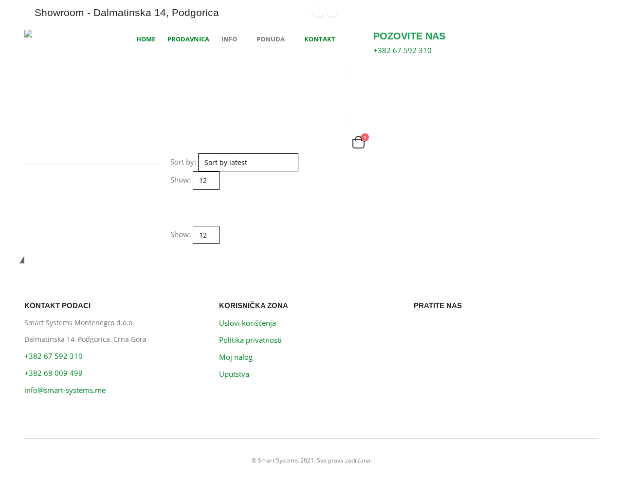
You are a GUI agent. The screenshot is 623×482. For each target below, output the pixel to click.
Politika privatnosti (250, 340)
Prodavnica (188, 39)
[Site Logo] (60, 33)
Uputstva (234, 374)
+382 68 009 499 (53, 373)
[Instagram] (332, 10)
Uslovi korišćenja (247, 323)
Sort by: (183, 162)
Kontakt (319, 39)
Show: (180, 180)
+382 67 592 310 (53, 356)
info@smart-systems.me (65, 390)
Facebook (424, 328)
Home (145, 39)
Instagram (446, 328)
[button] (174, 196)
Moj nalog (236, 357)
